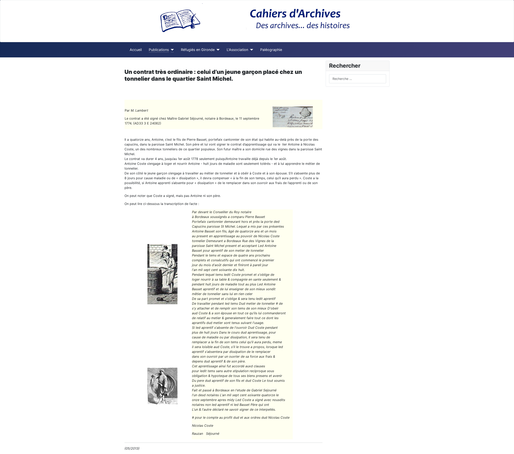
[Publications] (171, 49)
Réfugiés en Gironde (198, 50)
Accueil (136, 50)
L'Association (237, 50)
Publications (159, 50)
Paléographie (271, 50)
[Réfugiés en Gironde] (217, 49)
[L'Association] (250, 49)
